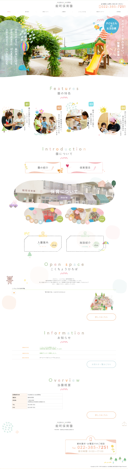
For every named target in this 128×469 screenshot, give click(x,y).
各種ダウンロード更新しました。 (48, 353)
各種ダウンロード (100, 11)
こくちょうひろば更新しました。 (48, 347)
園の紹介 (27, 11)
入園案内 (64, 11)
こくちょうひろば (82, 11)
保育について (45, 11)
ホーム (8, 11)
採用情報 (119, 11)
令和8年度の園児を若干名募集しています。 (51, 349)
